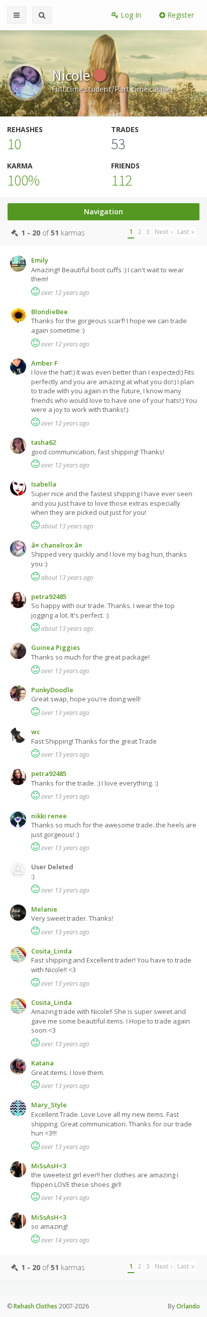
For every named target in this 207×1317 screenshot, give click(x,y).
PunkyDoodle (52, 689)
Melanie (44, 909)
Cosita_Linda (51, 950)
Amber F (44, 363)
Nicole (72, 75)
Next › (163, 231)
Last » (185, 231)
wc (35, 731)
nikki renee (49, 815)
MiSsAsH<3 (48, 1165)
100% (23, 180)
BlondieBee (49, 311)
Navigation (103, 211)
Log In (130, 15)
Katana (42, 1062)
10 (14, 143)
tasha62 (43, 442)
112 (121, 180)
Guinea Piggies (55, 647)
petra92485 (48, 596)
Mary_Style (49, 1104)
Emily (39, 260)
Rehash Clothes (35, 1306)
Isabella (43, 484)
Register (179, 15)
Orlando (188, 1306)
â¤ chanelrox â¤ (56, 545)
